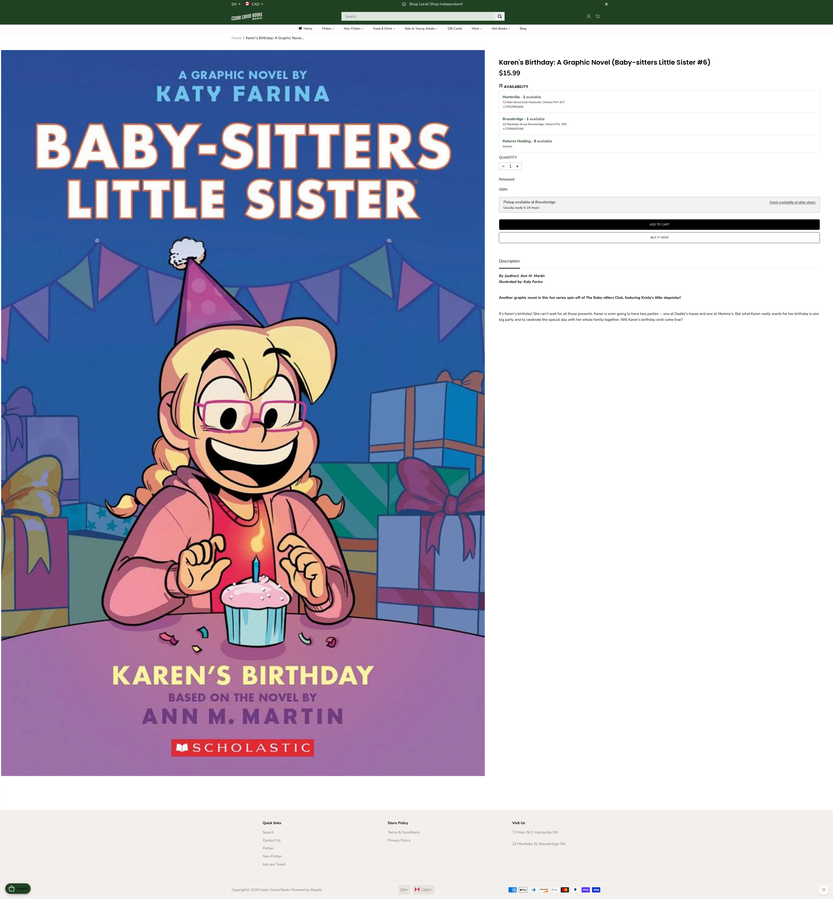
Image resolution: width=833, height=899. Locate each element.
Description (509, 261)
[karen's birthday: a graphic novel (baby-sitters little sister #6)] (243, 413)
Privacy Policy (399, 840)
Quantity (508, 157)
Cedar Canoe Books (275, 889)
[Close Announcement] (606, 4)
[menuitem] (308, 28)
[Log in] (589, 16)
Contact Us (272, 840)
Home (236, 37)
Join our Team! (274, 864)
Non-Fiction (272, 856)
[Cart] (597, 16)
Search (268, 832)
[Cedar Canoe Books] (247, 16)
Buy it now (660, 237)
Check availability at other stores (792, 202)
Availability (516, 86)
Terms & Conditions (403, 832)
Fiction (268, 848)
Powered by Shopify (306, 889)
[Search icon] (500, 16)
